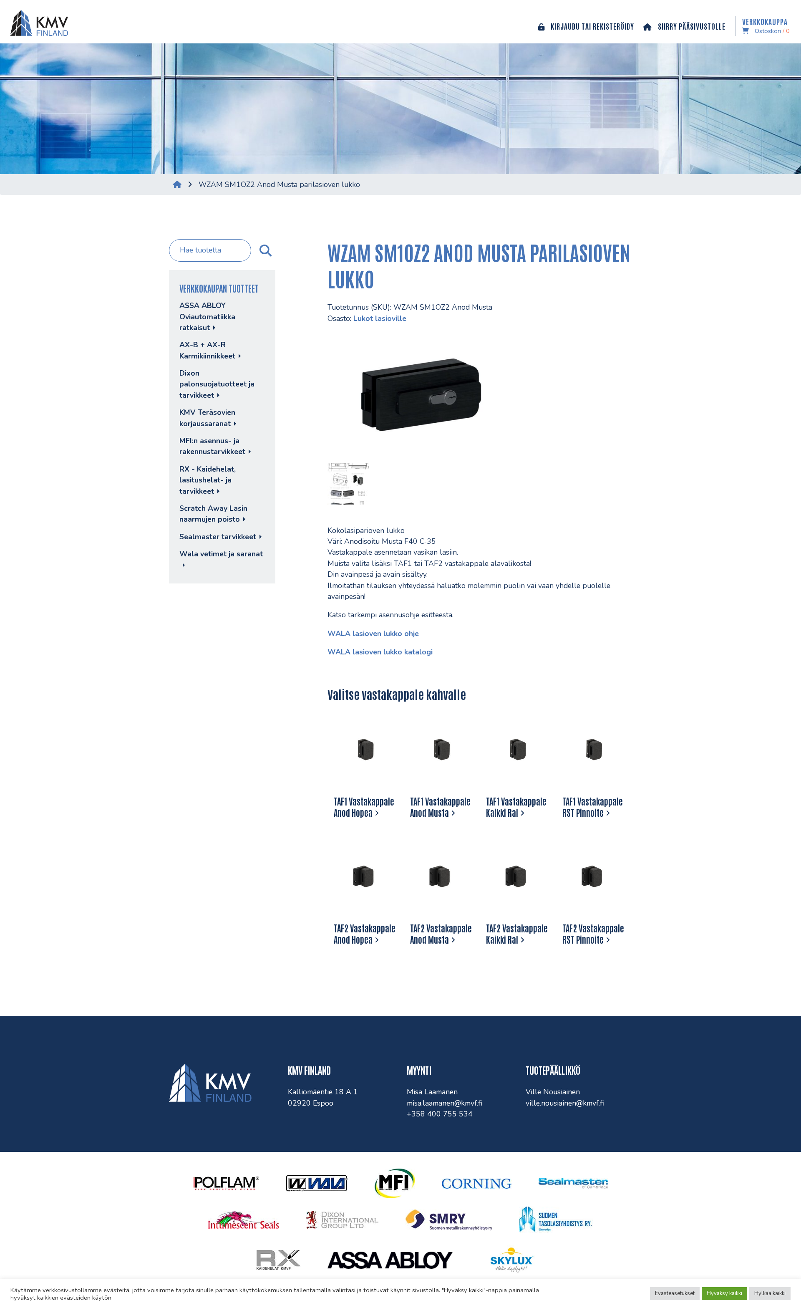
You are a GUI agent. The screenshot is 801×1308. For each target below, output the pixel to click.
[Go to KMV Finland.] (177, 184)
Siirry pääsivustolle (690, 25)
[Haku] (264, 250)
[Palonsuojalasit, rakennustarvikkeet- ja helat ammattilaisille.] (37, 21)
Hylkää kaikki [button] (770, 1293)
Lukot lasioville (379, 318)
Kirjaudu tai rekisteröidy (591, 25)
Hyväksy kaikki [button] (724, 1293)
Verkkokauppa (766, 26)
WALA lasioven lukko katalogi (380, 652)
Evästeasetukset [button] (675, 1293)
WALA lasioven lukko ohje (373, 634)
